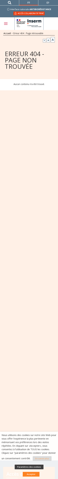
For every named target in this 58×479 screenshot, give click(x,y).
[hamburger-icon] (6, 23)
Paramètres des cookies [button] (29, 466)
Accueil (7, 33)
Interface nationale (30, 9)
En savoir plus (42, 458)
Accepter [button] (31, 474)
